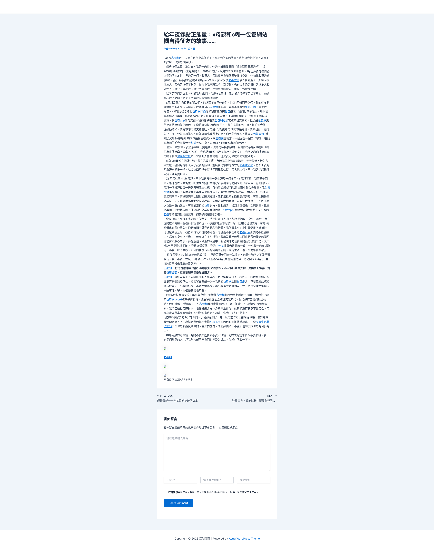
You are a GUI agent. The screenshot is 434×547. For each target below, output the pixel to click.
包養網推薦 (221, 120)
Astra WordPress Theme (244, 538)
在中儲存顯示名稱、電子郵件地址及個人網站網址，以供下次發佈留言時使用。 (213, 492)
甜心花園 (250, 107)
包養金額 (171, 272)
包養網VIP (259, 133)
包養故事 (234, 80)
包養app (179, 120)
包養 (227, 111)
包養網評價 (199, 111)
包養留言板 (184, 156)
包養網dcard (174, 299)
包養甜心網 (246, 165)
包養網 (176, 58)
